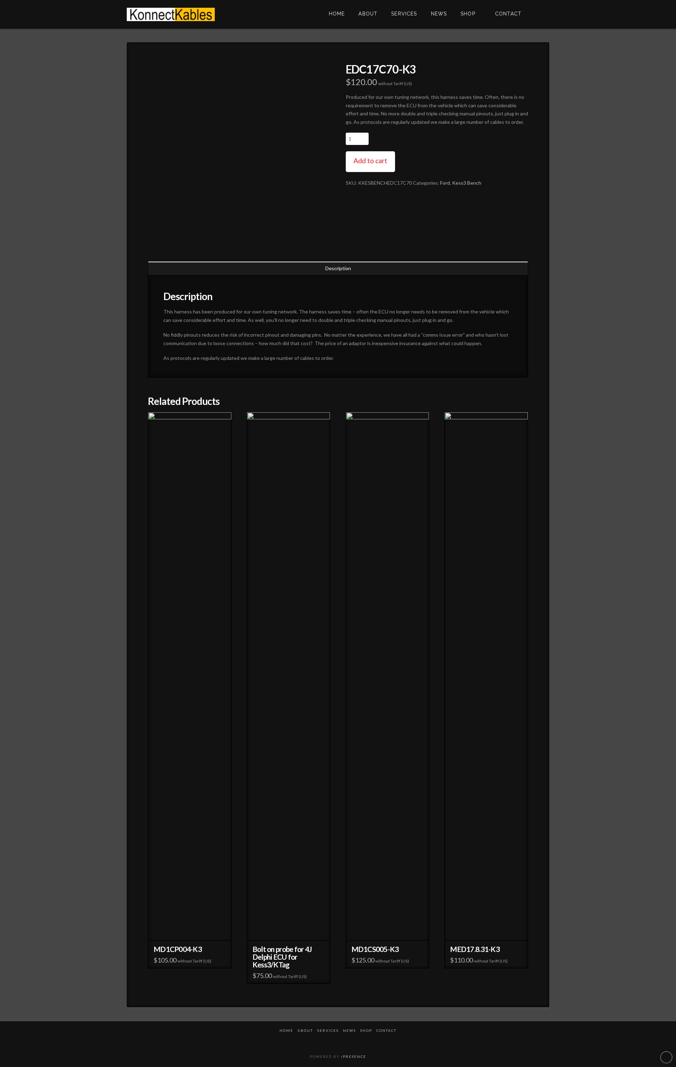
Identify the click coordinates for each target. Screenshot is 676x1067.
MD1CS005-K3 (375, 949)
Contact (386, 1030)
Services (328, 1030)
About (305, 1030)
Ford (445, 183)
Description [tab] (338, 268)
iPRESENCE (353, 1056)
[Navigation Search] (538, 14)
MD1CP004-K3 (178, 949)
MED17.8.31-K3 (475, 949)
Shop (366, 1030)
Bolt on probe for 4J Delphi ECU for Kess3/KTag (282, 957)
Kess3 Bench (466, 183)
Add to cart (370, 161)
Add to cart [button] (189, 931)
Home (286, 1030)
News (349, 1030)
